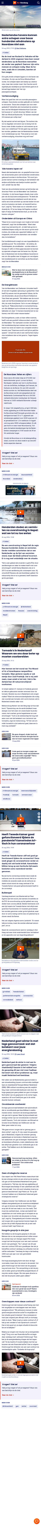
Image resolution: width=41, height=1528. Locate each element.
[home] (20, 2)
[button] (6, 52)
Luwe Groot (21, 1054)
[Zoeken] (38, 2)
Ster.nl (26, 483)
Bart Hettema (21, 48)
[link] (8, 463)
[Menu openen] (2, 2)
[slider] (20, 359)
